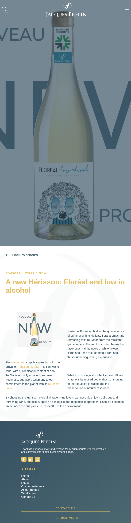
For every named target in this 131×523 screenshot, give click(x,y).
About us (27, 479)
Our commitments (32, 486)
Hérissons (17, 362)
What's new (35, 273)
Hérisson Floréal (27, 366)
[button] (127, 9)
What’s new (28, 493)
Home (25, 475)
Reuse (25, 482)
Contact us (28, 496)
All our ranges (30, 489)
